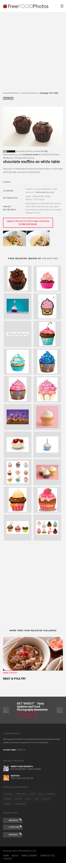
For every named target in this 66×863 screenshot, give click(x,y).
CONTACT (8, 858)
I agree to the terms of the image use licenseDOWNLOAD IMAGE (28, 223)
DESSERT (19, 799)
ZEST (37, 799)
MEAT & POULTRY (14, 678)
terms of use (29, 742)
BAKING (7, 799)
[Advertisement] (33, 51)
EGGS (32, 794)
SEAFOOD (15, 776)
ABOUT (15, 855)
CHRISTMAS (21, 794)
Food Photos (10, 93)
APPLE (29, 799)
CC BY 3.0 (21, 750)
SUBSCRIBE (27, 714)
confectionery (30, 93)
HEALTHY (47, 799)
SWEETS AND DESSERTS (22, 766)
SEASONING (20, 804)
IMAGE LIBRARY (29, 855)
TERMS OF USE (47, 855)
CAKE (40, 794)
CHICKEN (8, 794)
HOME (6, 855)
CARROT (8, 804)
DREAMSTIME (50, 258)
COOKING (50, 794)
